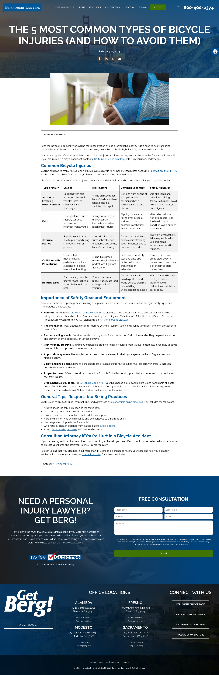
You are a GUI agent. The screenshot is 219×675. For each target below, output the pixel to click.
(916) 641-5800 (137, 642)
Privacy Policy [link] (103, 662)
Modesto (83, 627)
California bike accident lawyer (111, 159)
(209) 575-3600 (85, 642)
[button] (215, 51)
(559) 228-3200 (137, 617)
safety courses (69, 429)
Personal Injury (64, 464)
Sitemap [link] (93, 662)
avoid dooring (107, 425)
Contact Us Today (28, 625)
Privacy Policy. (183, 542)
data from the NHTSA (165, 171)
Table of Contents (55, 134)
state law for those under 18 (86, 312)
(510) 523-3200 (85, 617)
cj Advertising (98, 668)
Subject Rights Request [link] (119, 662)
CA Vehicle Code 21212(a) (114, 319)
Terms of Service (180, 544)
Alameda (83, 603)
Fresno (135, 603)
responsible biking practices (127, 402)
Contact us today (91, 454)
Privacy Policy (163, 544)
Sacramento (135, 627)
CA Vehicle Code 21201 (92, 383)
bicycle (56, 429)
